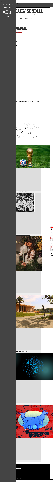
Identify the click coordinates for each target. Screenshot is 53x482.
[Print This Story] (51, 250)
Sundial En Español (23, 18)
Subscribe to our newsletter (9, 13)
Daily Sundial (4, 1)
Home (4, 4)
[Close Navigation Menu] (14, 2)
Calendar (44, 15)
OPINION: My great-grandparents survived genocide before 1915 (19, 235)
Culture (10, 4)
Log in (20, 478)
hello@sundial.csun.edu (36, 471)
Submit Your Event (7, 11)
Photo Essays (35, 15)
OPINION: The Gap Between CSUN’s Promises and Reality (18, 351)
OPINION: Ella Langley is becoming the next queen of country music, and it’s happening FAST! (24, 293)
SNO (17, 478)
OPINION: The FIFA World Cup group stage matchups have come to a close (21, 191)
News (7, 4)
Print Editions (29, 18)
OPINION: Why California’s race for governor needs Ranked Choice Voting (21, 460)
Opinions (24, 15)
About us (12, 16)
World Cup (7, 7)
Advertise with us (7, 16)
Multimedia (34, 14)
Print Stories (13, 11)
